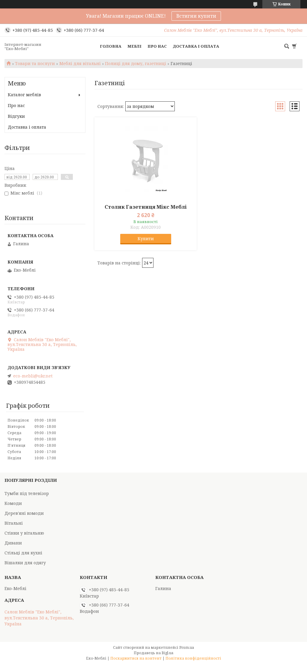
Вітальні (13, 523)
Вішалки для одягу (25, 562)
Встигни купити (196, 16)
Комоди (13, 503)
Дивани (13, 543)
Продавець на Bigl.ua (153, 652)
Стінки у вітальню (24, 533)
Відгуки (16, 116)
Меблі (134, 46)
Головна (110, 46)
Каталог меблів (24, 94)
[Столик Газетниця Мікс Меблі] (145, 159)
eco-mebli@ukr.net (32, 376)
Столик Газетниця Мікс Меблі (146, 207)
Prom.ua (186, 647)
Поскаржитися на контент (136, 658)
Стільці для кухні (23, 553)
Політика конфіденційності (193, 658)
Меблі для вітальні (80, 63)
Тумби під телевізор (26, 493)
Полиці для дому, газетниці (135, 63)
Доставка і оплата (196, 46)
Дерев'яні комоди (24, 513)
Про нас (157, 46)
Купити (146, 238)
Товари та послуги (35, 63)
